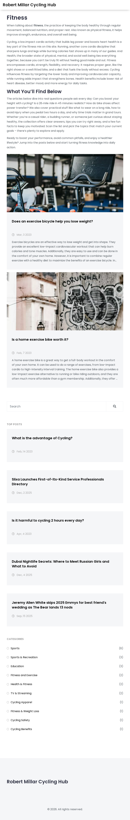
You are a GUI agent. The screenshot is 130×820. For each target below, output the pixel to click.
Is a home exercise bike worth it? (40, 339)
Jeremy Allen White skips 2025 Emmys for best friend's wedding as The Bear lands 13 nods (59, 605)
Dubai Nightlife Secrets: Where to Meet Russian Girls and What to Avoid (60, 564)
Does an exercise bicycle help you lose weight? (52, 221)
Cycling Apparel (21, 702)
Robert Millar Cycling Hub (29, 5)
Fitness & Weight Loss (25, 711)
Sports (15, 648)
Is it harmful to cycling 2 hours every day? (48, 520)
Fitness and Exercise (24, 675)
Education (17, 666)
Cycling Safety (20, 720)
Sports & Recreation (24, 657)
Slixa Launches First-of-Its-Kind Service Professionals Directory (58, 481)
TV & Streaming (21, 693)
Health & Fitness (21, 684)
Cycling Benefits (21, 729)
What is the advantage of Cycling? (42, 438)
